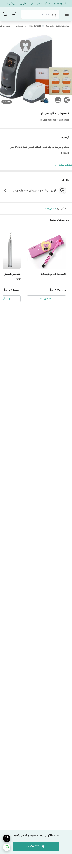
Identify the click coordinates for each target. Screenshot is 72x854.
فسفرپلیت (50, 208)
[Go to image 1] (8, 101)
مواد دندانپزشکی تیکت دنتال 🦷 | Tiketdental (49, 26)
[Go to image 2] (5, 101)
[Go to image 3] (3, 101)
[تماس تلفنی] (6, 838)
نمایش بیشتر (65, 165)
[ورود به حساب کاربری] (15, 14)
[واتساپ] (6, 847)
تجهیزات (19, 26)
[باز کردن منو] (66, 14)
